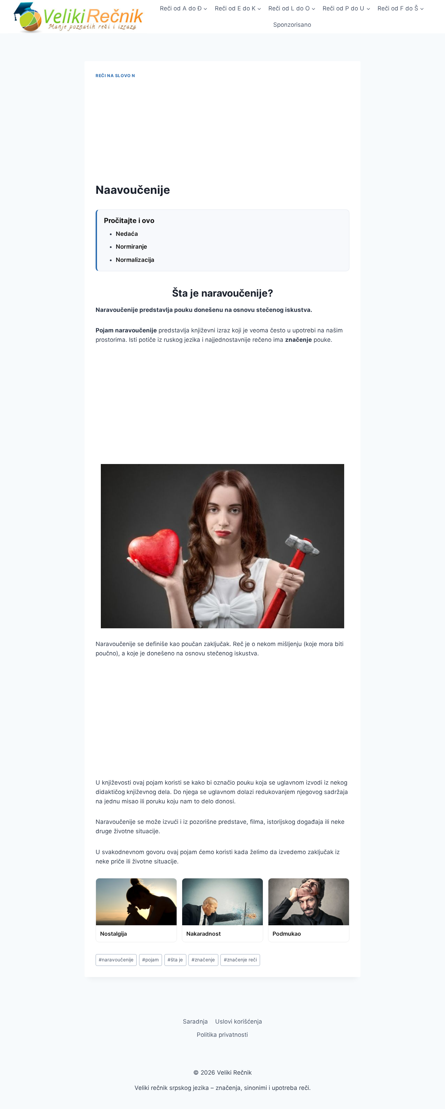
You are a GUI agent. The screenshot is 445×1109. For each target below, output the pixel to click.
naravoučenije (116, 959)
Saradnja (195, 1021)
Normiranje (131, 246)
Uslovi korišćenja (238, 1021)
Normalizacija (135, 259)
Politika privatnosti (222, 1034)
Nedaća (127, 233)
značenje (203, 959)
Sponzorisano (292, 24)
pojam (150, 959)
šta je (175, 959)
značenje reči (240, 959)
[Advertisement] (222, 131)
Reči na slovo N (115, 75)
